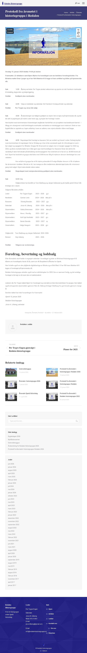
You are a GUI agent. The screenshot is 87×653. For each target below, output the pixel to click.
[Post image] (11, 372)
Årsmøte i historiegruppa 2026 (29, 381)
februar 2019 (12, 569)
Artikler (51, 614)
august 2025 (12, 470)
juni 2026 (11, 464)
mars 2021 (11, 547)
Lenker (51, 619)
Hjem (50, 609)
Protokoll (10, 32)
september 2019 (13, 560)
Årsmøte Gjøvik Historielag (28, 393)
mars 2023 (11, 508)
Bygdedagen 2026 (14, 436)
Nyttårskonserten (14, 439)
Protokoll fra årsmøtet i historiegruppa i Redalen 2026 (70, 370)
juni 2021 (11, 544)
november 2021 (13, 540)
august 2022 (12, 528)
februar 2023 (12, 512)
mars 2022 (11, 534)
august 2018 (12, 572)
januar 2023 (12, 515)
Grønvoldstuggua (25, 369)
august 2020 (12, 550)
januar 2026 (12, 467)
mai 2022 (11, 531)
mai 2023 (11, 502)
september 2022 (13, 524)
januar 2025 (12, 483)
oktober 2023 (12, 496)
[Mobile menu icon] (83, 3)
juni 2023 (11, 499)
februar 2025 (12, 480)
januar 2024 (12, 492)
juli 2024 (11, 486)
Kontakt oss (53, 623)
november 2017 (13, 579)
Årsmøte (10, 29)
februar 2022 (12, 537)
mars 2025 (11, 476)
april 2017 (11, 582)
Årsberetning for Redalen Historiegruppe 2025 (23, 446)
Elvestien (52, 633)
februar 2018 (12, 576)
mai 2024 (11, 489)
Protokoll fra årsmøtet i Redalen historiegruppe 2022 (70, 394)
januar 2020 (12, 556)
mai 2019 (11, 566)
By (48, 312)
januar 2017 (12, 585)
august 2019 (12, 563)
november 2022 (13, 521)
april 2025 (11, 473)
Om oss (53, 628)
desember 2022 (13, 518)
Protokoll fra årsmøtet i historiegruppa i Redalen (68, 382)
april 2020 (11, 553)
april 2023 (11, 505)
